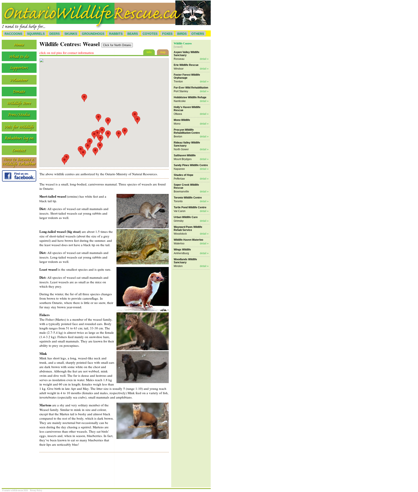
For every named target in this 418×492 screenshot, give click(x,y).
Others (197, 33)
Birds (182, 33)
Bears (132, 33)
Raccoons (13, 33)
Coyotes (150, 33)
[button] (98, 118)
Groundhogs (93, 33)
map (162, 52)
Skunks (70, 33)
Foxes (167, 33)
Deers (54, 33)
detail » (204, 58)
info (149, 52)
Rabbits (116, 33)
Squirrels (36, 33)
